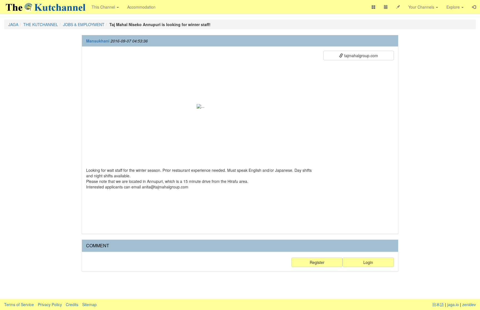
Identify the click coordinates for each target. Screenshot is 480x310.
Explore (453, 7)
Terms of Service (19, 304)
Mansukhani (97, 41)
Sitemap (89, 304)
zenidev (469, 304)
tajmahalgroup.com (360, 55)
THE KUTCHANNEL (40, 24)
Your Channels (421, 7)
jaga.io (453, 304)
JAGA (13, 24)
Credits (72, 304)
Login (368, 262)
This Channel (104, 7)
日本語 (438, 304)
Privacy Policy (50, 304)
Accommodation (141, 7)
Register (317, 262)
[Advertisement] (358, 146)
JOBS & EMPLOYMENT (83, 24)
